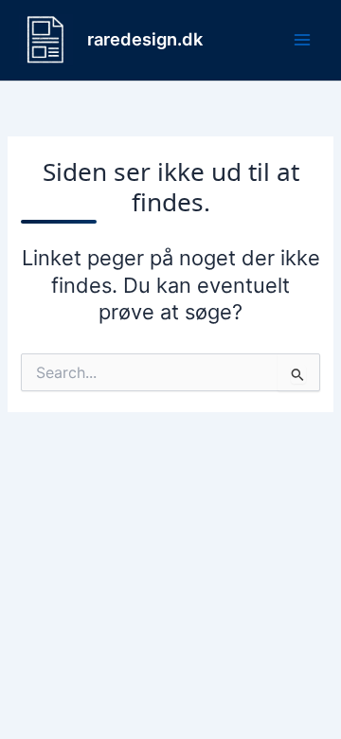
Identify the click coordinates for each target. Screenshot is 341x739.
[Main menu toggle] (302, 40)
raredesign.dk (145, 38)
